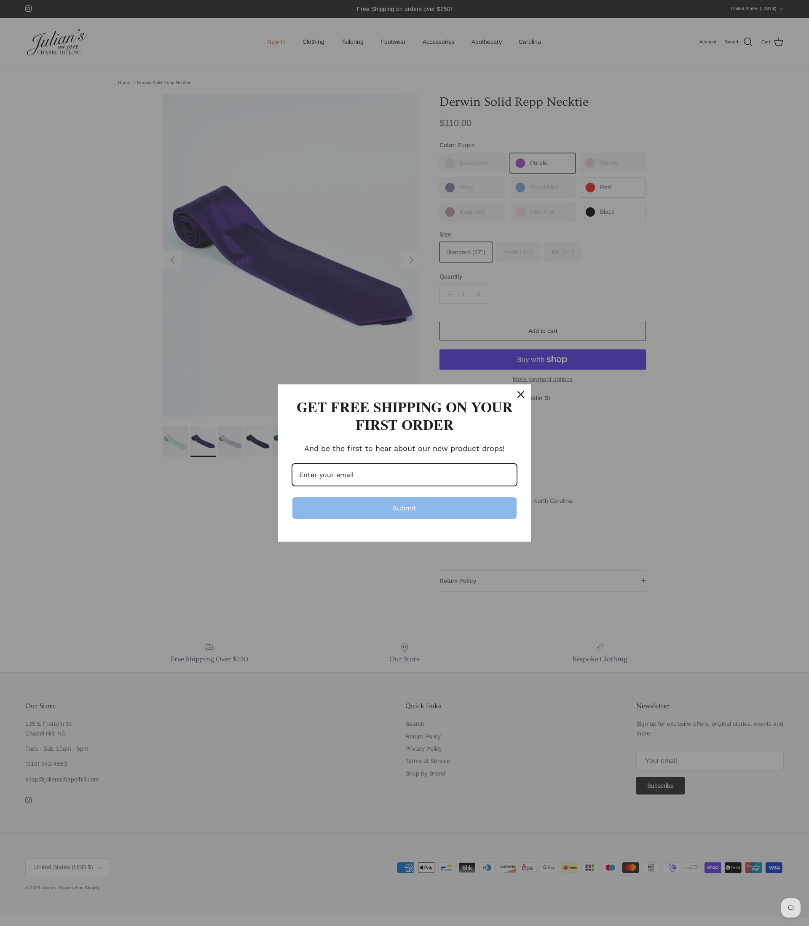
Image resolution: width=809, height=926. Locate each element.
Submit (404, 508)
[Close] (521, 394)
